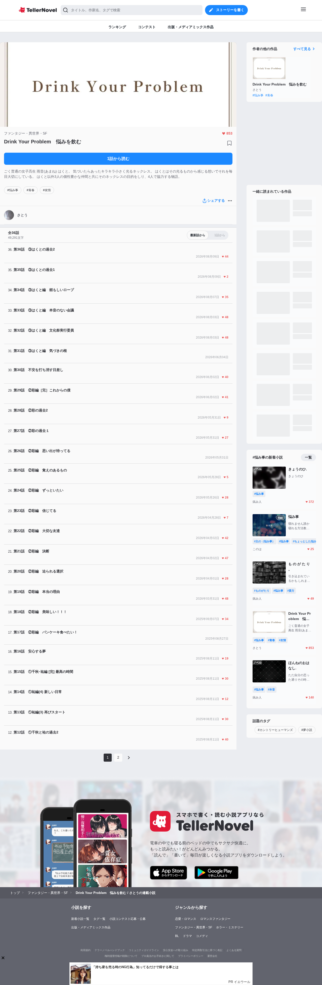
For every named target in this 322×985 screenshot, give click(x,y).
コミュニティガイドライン (144, 950)
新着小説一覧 (80, 919)
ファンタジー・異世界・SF (193, 927)
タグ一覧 (99, 919)
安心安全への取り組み (175, 950)
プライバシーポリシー (190, 956)
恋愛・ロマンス (185, 919)
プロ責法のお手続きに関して (157, 956)
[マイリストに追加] (229, 143)
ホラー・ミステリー (229, 927)
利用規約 (85, 950)
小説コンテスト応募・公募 (127, 919)
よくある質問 (234, 950)
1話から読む (118, 158)
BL (177, 936)
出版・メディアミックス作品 (90, 927)
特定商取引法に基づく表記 (207, 950)
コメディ (202, 936)
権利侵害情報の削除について (121, 956)
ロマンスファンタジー (215, 919)
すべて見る (302, 49)
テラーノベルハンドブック (110, 950)
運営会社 (212, 956)
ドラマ (187, 936)
